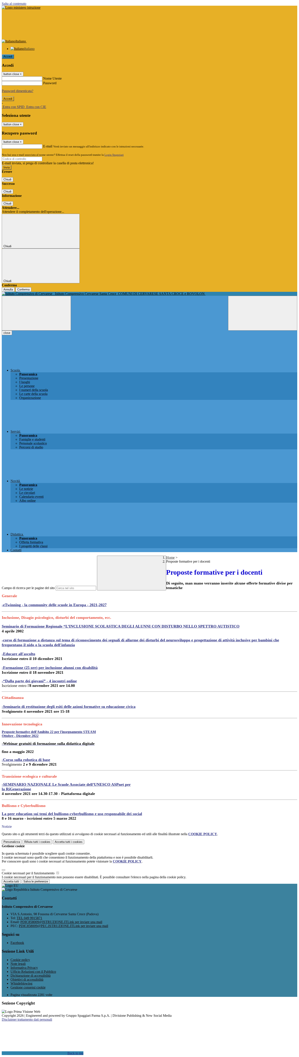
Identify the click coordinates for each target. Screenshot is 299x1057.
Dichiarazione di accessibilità (31, 975)
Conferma (23, 289)
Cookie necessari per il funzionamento (28, 873)
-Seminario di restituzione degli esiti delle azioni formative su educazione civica (68, 706)
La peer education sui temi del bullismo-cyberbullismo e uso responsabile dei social (72, 814)
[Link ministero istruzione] (21, 7)
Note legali (18, 964)
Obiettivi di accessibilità (27, 979)
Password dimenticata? (17, 91)
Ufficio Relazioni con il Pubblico (33, 971)
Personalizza (12, 842)
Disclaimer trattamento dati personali (27, 1019)
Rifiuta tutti (37, 842)
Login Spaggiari (114, 154)
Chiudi (7, 179)
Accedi (8, 56)
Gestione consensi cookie (28, 987)
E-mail (47, 146)
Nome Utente (52, 78)
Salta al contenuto (14, 3)
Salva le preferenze (35, 881)
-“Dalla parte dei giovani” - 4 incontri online (39, 681)
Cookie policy (20, 960)
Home (170, 557)
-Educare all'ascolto (18, 654)
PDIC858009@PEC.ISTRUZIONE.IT (63, 926)
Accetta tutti (69, 842)
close (7, 332)
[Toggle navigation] (36, 313)
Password (49, 83)
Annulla (8, 289)
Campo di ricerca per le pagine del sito (28, 588)
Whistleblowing (21, 983)
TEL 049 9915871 (29, 918)
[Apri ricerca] (262, 313)
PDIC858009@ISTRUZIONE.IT (61, 922)
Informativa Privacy (24, 968)
